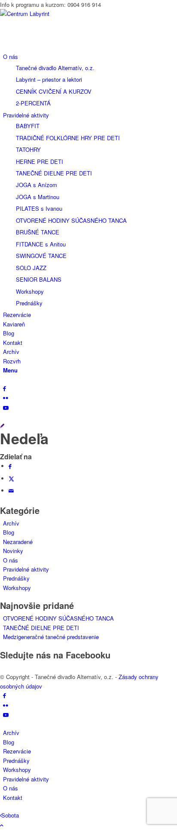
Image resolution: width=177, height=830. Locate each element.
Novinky (13, 551)
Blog (8, 532)
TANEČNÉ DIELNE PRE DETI (41, 628)
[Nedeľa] (2, 425)
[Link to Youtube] (6, 407)
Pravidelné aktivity (26, 569)
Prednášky (16, 578)
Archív (11, 523)
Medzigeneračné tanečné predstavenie (51, 637)
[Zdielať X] (11, 478)
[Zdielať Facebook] (10, 466)
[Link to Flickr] (5, 397)
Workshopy (17, 588)
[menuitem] (90, 80)
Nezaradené (18, 542)
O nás (10, 560)
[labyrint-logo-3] (64, 13)
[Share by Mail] (11, 490)
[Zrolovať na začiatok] (1, 825)
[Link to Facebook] (4, 388)
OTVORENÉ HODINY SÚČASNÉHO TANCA (58, 618)
